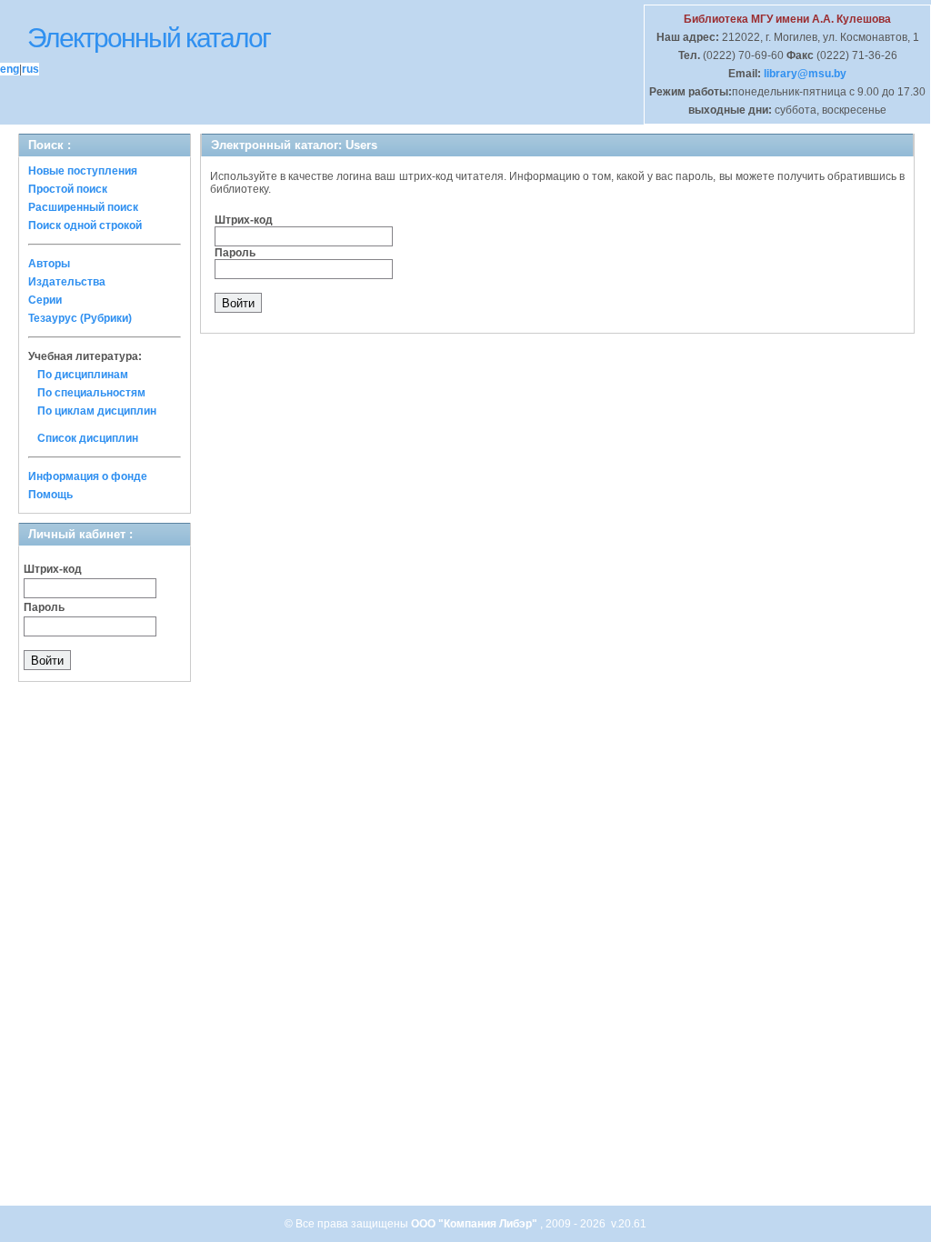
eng (9, 69)
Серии (45, 300)
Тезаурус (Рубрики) (80, 318)
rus (30, 69)
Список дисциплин (87, 438)
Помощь (50, 494)
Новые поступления (82, 171)
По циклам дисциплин (96, 411)
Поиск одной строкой (85, 225)
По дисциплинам (82, 374)
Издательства (66, 281)
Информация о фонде (87, 476)
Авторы (49, 263)
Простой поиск (67, 189)
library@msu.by (803, 73)
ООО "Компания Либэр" (475, 1223)
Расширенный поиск (83, 207)
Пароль (44, 607)
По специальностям (91, 392)
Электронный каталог (148, 38)
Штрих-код (53, 569)
